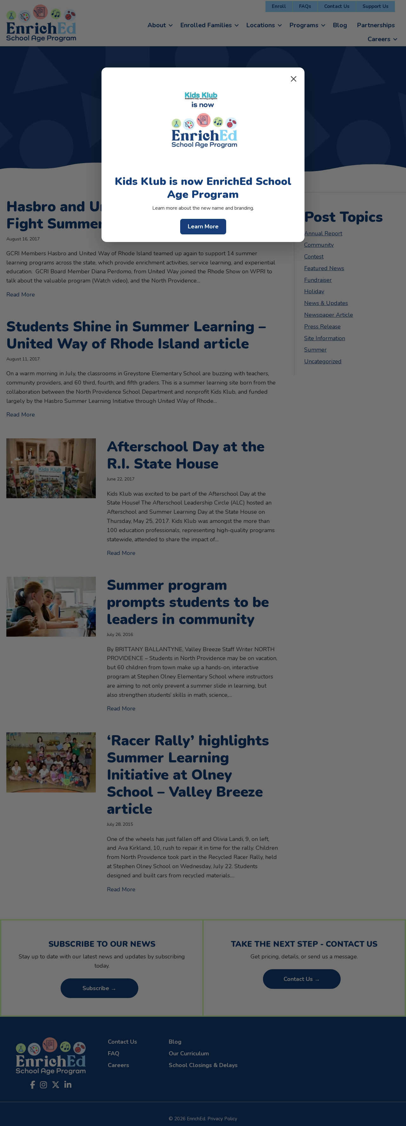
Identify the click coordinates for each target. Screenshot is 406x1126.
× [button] (293, 78)
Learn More (203, 226)
